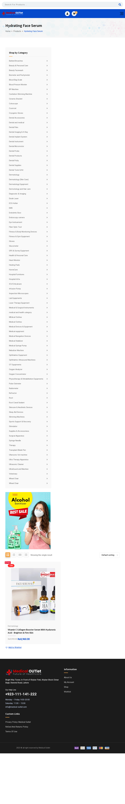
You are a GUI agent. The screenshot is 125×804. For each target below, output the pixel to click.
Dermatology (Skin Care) (19, 179)
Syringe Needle (15, 440)
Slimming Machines (17, 417)
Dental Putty (14, 160)
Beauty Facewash (16, 70)
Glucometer (13, 246)
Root (11, 398)
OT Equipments (15, 365)
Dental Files (13, 127)
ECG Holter (13, 203)
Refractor (13, 393)
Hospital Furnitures (16, 274)
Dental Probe (14, 151)
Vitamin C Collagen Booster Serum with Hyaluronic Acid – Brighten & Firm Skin (32, 631)
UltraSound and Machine (18, 469)
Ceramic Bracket (15, 99)
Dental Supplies (15, 165)
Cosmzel (12, 108)
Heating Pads (14, 265)
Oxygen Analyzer (15, 369)
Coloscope (13, 103)
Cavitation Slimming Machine (20, 94)
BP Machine (13, 89)
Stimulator (13, 426)
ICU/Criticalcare (15, 284)
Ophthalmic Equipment (18, 355)
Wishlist (67, 692)
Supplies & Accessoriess (19, 431)
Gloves (12, 241)
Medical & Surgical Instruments (21, 308)
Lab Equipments (15, 298)
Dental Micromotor (16, 146)
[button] (13, 647)
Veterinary (13, 474)
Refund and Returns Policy (16, 727)
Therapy (12, 445)
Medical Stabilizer (16, 341)
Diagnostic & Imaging (17, 194)
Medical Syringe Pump (18, 346)
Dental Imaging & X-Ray (18, 132)
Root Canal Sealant (16, 403)
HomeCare (13, 270)
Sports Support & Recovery (20, 421)
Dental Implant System (18, 137)
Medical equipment (16, 331)
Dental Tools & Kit (16, 170)
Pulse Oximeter (15, 384)
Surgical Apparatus (16, 436)
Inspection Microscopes (18, 293)
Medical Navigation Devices (20, 336)
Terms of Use (11, 732)
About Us (68, 678)
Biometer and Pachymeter (19, 75)
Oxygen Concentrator (17, 374)
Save (8, 563)
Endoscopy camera (17, 217)
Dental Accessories (17, 118)
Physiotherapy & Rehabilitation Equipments (26, 379)
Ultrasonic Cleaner (16, 464)
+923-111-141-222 (21, 694)
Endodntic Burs (15, 213)
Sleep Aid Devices (16, 412)
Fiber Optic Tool (15, 227)
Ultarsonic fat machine (18, 455)
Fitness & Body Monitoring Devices (23, 232)
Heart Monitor (14, 260)
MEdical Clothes (15, 317)
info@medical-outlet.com (16, 707)
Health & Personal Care (18, 255)
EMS (11, 208)
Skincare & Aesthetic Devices (20, 407)
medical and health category (20, 312)
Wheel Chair (14, 478)
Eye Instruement (15, 222)
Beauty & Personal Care (18, 66)
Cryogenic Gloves (16, 113)
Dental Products (15, 156)
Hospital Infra (14, 279)
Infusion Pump (15, 289)
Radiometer (13, 388)
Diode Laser (14, 198)
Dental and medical (16, 122)
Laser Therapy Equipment (19, 303)
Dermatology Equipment (18, 184)
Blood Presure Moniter (18, 84)
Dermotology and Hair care (20, 189)
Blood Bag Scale (15, 80)
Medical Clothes (15, 322)
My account (69, 682)
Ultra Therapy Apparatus (18, 459)
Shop (66, 687)
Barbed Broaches (16, 61)
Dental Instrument (16, 141)
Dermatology (14, 175)
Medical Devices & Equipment (20, 327)
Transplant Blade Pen (17, 450)
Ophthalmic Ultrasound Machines (22, 360)
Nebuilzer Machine (16, 350)
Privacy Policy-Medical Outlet (18, 722)
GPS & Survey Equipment (19, 251)
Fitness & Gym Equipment (19, 236)
